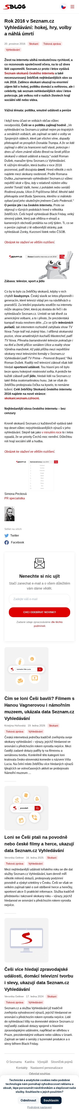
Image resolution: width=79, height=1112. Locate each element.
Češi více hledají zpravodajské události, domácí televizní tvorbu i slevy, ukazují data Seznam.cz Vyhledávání (38, 979)
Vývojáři (42, 1061)
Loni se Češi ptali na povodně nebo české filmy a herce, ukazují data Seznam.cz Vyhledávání (39, 844)
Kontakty (22, 1067)
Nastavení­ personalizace (46, 1067)
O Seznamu (14, 1061)
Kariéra (29, 1061)
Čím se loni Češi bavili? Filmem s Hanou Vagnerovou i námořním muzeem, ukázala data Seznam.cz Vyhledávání (39, 708)
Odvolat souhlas (39, 1073)
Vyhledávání (13, 49)
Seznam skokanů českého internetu (29, 73)
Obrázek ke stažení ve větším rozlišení (29, 242)
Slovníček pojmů (62, 1061)
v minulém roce (52, 432)
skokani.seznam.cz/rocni (21, 398)
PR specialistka (14, 498)
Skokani (33, 43)
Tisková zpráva (52, 43)
